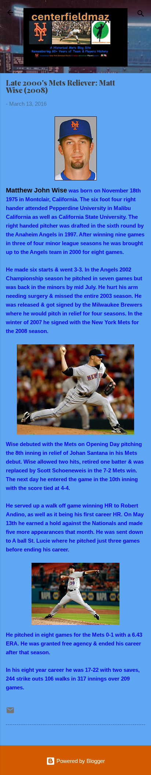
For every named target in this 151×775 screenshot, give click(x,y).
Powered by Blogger (80, 761)
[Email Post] (10, 713)
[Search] (140, 15)
